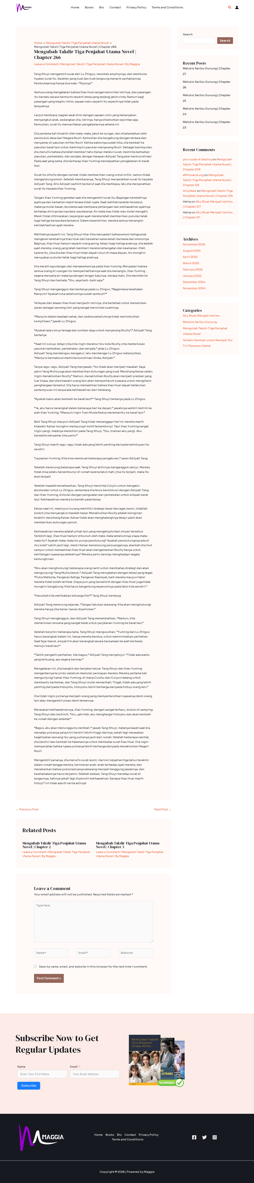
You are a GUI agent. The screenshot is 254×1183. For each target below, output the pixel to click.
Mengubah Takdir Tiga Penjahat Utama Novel (91, 64)
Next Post (162, 809)
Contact (115, 7)
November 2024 (194, 288)
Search (188, 34)
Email (74, 1066)
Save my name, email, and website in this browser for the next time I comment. (93, 966)
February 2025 (193, 269)
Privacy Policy (136, 7)
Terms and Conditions (167, 7)
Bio (101, 7)
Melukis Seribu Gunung (200, 322)
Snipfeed (189, 191)
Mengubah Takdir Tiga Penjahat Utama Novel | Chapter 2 (54, 845)
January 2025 (192, 276)
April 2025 (190, 257)
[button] (230, 7)
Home (75, 7)
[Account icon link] (237, 7)
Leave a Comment (46, 64)
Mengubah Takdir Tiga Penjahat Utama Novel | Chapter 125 (207, 180)
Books (89, 7)
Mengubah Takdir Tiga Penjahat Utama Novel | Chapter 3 (127, 845)
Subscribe (28, 1086)
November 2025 (194, 244)
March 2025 (191, 263)
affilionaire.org (193, 175)
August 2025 (192, 250)
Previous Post (27, 809)
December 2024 (194, 282)
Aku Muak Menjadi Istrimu (201, 315)
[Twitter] (204, 1137)
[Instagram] (214, 1137)
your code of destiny (197, 159)
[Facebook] (194, 1137)
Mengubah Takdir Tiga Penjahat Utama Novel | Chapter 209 (207, 164)
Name (21, 1066)
